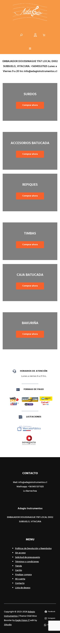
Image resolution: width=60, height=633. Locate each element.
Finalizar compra (23, 575)
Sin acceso (20, 553)
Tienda (18, 566)
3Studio (8, 625)
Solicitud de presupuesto (27, 557)
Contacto (19, 583)
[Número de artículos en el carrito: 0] (44, 35)
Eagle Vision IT (22, 620)
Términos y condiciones (27, 562)
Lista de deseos (22, 588)
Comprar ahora (30, 105)
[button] (30, 49)
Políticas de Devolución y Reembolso (33, 548)
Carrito (18, 570)
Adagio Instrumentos (30, 508)
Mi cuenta (20, 579)
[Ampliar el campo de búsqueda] (21, 35)
